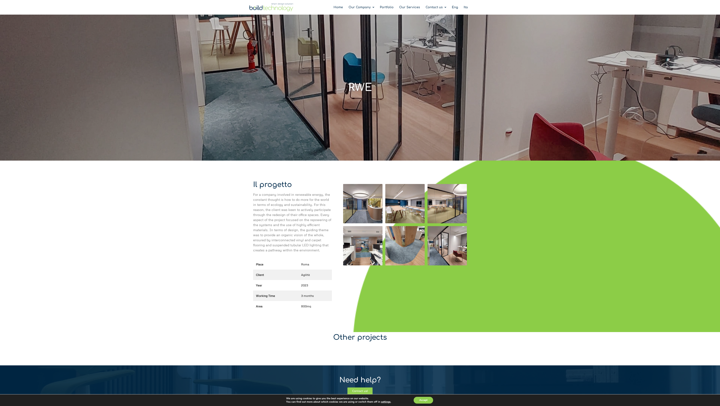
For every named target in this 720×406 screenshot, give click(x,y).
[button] (361, 7)
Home (338, 7)
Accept (423, 400)
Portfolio (387, 7)
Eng (455, 7)
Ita (466, 7)
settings (386, 402)
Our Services (409, 7)
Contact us (434, 7)
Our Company (360, 7)
